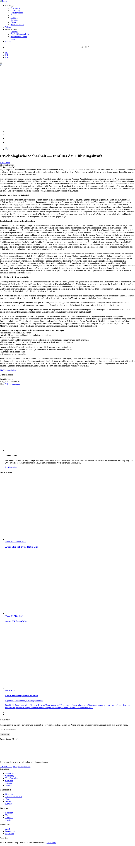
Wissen (8, 27)
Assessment (15, 8)
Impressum (9, 834)
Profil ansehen (11, 467)
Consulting (15, 10)
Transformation (17, 13)
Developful (51, 843)
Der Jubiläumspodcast (20, 34)
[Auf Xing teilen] (6, 135)
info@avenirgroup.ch (21, 766)
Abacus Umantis (17, 25)
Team (13, 39)
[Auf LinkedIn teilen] (6, 131)
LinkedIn (9, 813)
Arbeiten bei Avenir (19, 36)
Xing (7, 815)
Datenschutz (10, 831)
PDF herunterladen (8, 370)
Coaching (15, 15)
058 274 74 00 (6, 766)
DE (6, 53)
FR (6, 55)
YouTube (9, 817)
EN (6, 57)
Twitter (8, 820)
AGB (7, 829)
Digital (13, 22)
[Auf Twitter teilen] (6, 142)
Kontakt (8, 41)
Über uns (14, 32)
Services (14, 20)
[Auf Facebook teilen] (6, 138)
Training (14, 17)
